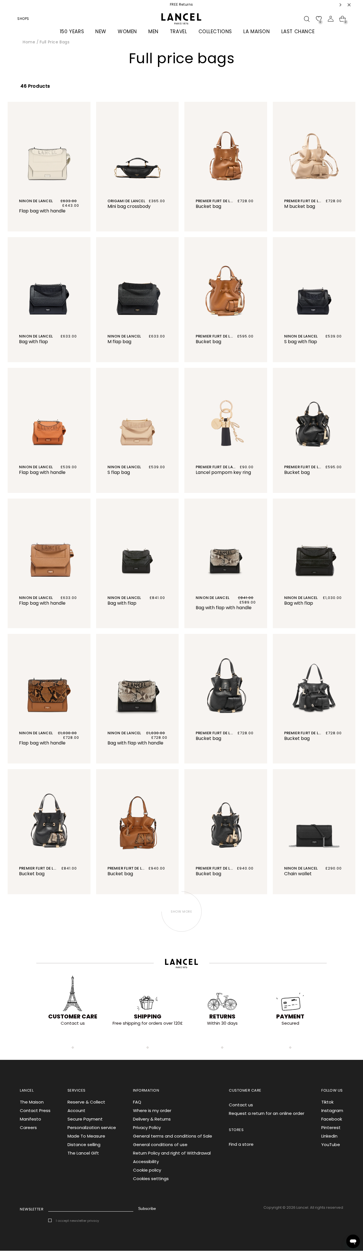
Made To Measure (86, 1136)
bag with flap (33, 341)
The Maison (32, 1102)
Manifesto (30, 1119)
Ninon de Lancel (36, 201)
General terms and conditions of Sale (172, 1136)
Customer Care (72, 1016)
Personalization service (91, 1127)
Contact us (241, 1105)
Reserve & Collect (86, 1102)
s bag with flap (300, 341)
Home (29, 42)
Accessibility (146, 1161)
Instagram (332, 1110)
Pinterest (331, 1127)
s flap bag (118, 472)
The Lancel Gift (83, 1153)
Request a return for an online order (266, 1113)
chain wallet (298, 873)
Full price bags (55, 42)
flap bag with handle (42, 211)
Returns (222, 1016)
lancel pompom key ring (223, 472)
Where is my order (152, 1110)
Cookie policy (147, 1170)
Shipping (147, 1016)
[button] (340, 4)
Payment (290, 1016)
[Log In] (330, 19)
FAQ (137, 1102)
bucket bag (208, 206)
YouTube (330, 1144)
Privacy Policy (147, 1127)
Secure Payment (85, 1119)
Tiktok (327, 1102)
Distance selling (83, 1144)
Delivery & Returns (152, 1119)
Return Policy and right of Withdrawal (172, 1153)
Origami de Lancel (126, 201)
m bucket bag (299, 206)
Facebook (331, 1119)
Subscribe (147, 1208)
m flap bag (119, 341)
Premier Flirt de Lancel (219, 201)
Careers (28, 1127)
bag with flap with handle (224, 607)
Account (76, 1110)
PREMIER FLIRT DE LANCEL (307, 201)
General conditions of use (160, 1144)
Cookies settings (151, 1179)
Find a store (241, 1144)
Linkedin (329, 1136)
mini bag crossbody (129, 206)
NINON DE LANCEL (124, 467)
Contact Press (35, 1110)
